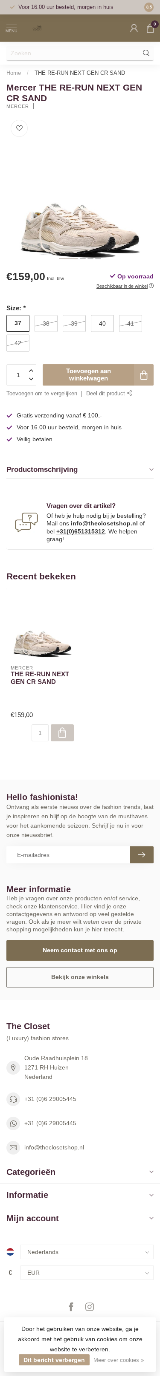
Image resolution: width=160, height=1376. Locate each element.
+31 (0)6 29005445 (50, 1098)
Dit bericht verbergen (54, 1359)
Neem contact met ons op (80, 950)
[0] (150, 28)
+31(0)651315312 (80, 531)
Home (13, 73)
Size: (16, 308)
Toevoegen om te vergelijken (41, 394)
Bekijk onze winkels (80, 976)
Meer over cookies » (118, 1360)
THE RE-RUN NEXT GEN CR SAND (80, 73)
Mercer (17, 106)
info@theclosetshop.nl (104, 523)
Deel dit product (106, 394)
